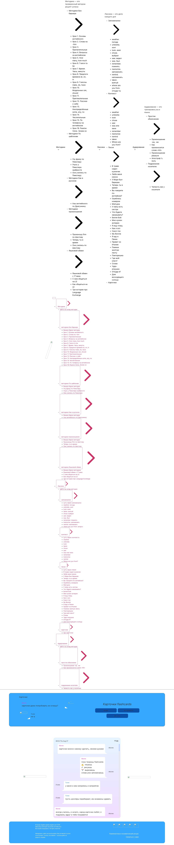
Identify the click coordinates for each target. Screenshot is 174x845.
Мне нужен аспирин (70, 594)
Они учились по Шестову (72, 446)
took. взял (67, 509)
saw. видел (67, 516)
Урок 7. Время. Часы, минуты (73, 345)
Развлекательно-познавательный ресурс (124, 834)
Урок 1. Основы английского (73, 332)
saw (64, 550)
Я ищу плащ (67, 596)
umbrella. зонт (68, 507)
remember (66, 555)
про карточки (68, 633)
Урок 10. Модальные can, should (74, 352)
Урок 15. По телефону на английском (76, 363)
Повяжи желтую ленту (71, 609)
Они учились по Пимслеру (72, 393)
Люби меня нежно (69, 574)
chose (65, 548)
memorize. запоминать (71, 522)
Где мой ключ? (68, 613)
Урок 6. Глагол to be (70, 343)
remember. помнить (70, 520)
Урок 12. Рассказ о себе (71, 356)
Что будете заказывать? (72, 589)
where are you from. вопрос (73, 527)
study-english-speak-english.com (47, 825)
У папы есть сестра (70, 587)
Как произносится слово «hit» (74, 668)
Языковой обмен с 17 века (72, 472)
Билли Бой (67, 591)
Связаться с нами (132, 837)
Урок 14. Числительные (71, 360)
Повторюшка (68, 611)
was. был (66, 518)
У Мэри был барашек (70, 576)
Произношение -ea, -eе (71, 665)
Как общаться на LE (70, 477)
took (65, 544)
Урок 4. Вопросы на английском (74, 339)
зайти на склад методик (68, 309)
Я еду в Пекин (68, 604)
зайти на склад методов (68, 489)
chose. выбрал (68, 514)
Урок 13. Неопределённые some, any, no (77, 358)
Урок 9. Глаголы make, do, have (74, 350)
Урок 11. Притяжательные (72, 354)
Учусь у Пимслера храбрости (74, 391)
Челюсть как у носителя (72, 688)
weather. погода (69, 505)
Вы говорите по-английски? (73, 581)
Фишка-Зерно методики (72, 470)
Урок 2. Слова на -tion (71, 334)
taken (65, 546)
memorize (66, 557)
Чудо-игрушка (68, 617)
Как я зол (66, 598)
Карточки (23, 697)
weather (66, 540)
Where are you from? (70, 561)
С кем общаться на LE (71, 474)
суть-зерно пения (69, 570)
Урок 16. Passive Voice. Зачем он (74, 365)
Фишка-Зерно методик (71, 330)
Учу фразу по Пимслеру (71, 389)
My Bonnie (67, 602)
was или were (68, 553)
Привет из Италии (70, 607)
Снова (65, 615)
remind (65, 559)
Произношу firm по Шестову (73, 442)
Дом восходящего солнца (72, 622)
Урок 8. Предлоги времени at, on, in (76, 347)
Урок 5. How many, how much (73, 341)
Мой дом (66, 585)
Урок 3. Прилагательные (72, 337)
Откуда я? (67, 620)
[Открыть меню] (54, 298)
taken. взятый (68, 511)
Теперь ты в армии (70, 444)
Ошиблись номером (70, 583)
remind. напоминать (70, 524)
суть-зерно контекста (71, 537)
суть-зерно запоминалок (72, 503)
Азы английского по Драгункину (75, 417)
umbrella (66, 542)
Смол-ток (67, 600)
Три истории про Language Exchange (76, 479)
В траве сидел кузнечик (72, 572)
